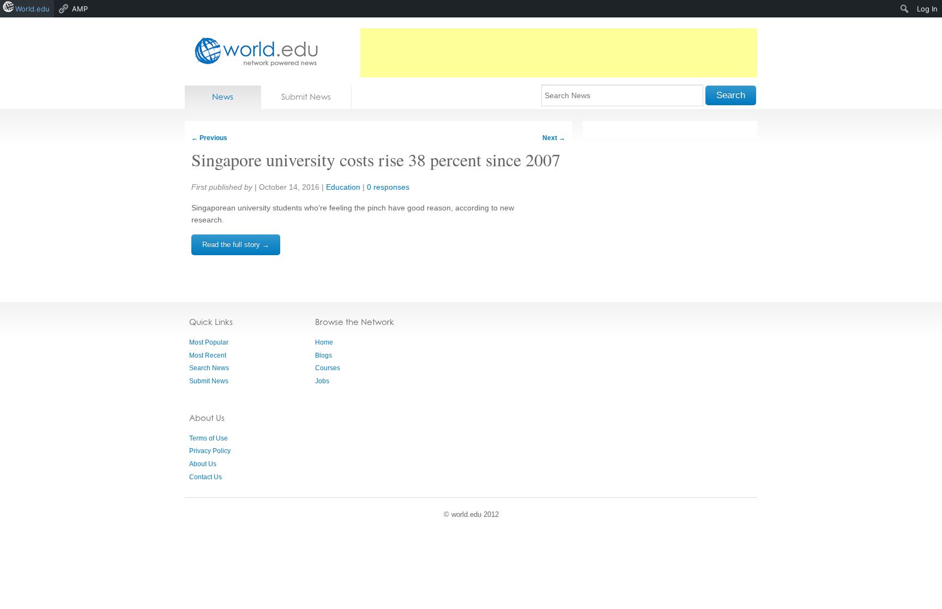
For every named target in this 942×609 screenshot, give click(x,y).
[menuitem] (904, 8)
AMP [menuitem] (80, 8)
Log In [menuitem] (927, 8)
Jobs (322, 381)
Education (343, 187)
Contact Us (205, 477)
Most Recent (207, 355)
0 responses (388, 187)
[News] (253, 51)
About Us (202, 464)
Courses (327, 368)
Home (324, 342)
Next (553, 138)
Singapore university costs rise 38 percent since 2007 (375, 159)
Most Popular (208, 342)
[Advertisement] (558, 52)
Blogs (323, 355)
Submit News (306, 97)
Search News (209, 368)
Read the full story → (235, 244)
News (222, 97)
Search (730, 95)
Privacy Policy (210, 451)
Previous (209, 138)
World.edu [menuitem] (32, 8)
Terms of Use (208, 438)
